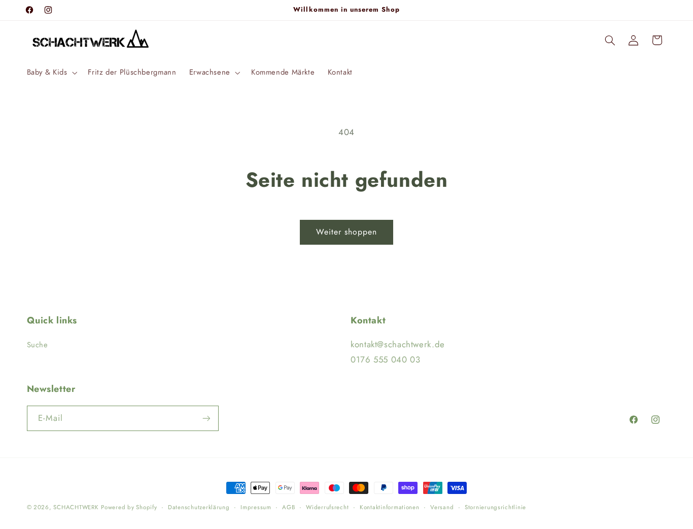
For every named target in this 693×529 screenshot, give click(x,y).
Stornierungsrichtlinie (495, 507)
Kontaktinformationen (390, 507)
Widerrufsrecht (327, 507)
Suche (37, 344)
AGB (288, 507)
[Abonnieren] (206, 418)
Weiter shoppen (346, 232)
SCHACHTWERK (75, 507)
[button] (51, 72)
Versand (442, 507)
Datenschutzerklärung (199, 507)
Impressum (255, 507)
